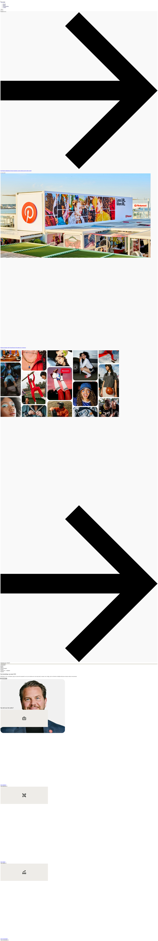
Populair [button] (2, 671)
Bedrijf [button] (1, 666)
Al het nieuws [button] (3, 663)
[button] (79, 90)
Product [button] (2, 669)
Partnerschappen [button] (3, 668)
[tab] (79, 258)
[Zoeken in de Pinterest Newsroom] (1, 10)
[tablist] (79, 337)
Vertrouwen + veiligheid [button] (5, 670)
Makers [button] (1, 667)
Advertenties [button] (2, 665)
